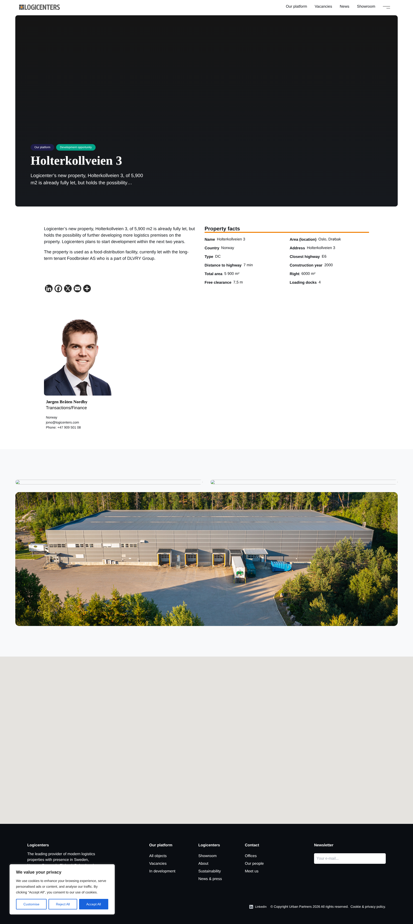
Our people (254, 864)
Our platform (296, 7)
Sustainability (209, 871)
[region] (62, 889)
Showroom (366, 7)
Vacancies (323, 7)
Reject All (63, 904)
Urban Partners (300, 906)
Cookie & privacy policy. (368, 906)
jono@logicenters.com (62, 422)
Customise (31, 904)
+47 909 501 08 (69, 427)
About (203, 864)
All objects (158, 856)
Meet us (251, 871)
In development (162, 871)
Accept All (93, 904)
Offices (251, 856)
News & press (210, 879)
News (344, 7)
